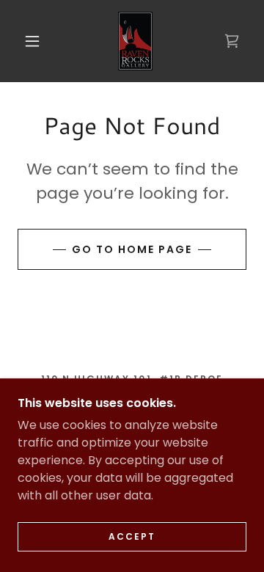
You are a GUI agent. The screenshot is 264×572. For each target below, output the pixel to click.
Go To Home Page (132, 249)
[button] (32, 41)
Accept (132, 536)
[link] (135, 41)
